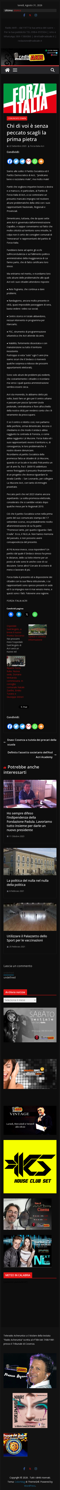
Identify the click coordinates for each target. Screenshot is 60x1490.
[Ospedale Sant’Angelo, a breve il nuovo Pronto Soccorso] (17, 638)
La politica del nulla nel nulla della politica (27, 882)
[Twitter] (16, 159)
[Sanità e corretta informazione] (37, 629)
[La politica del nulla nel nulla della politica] (30, 850)
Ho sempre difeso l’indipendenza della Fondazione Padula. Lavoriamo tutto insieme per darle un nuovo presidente (29, 821)
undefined (9, 972)
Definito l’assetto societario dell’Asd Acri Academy (30, 755)
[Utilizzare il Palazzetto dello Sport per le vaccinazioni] (30, 905)
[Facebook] (10, 159)
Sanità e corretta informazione (37, 638)
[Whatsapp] (35, 159)
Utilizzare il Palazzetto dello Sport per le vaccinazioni (27, 938)
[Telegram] (22, 159)
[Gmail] (28, 159)
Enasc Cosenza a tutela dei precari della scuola (31, 742)
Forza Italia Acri (37, 146)
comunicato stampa (17, 118)
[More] (41, 159)
